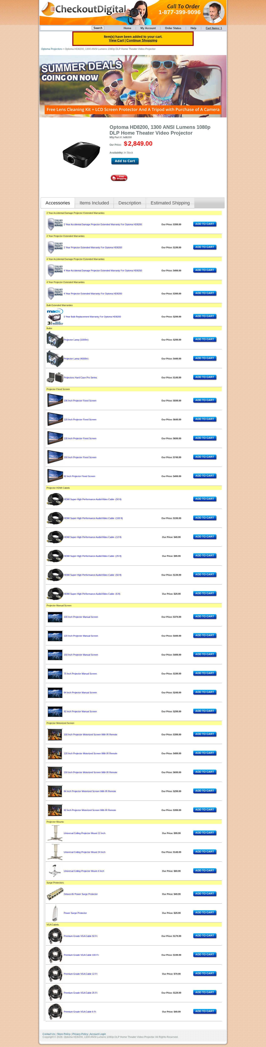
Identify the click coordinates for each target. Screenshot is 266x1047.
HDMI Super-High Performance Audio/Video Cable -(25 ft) (93, 556)
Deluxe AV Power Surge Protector (81, 894)
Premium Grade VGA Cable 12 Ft (80, 974)
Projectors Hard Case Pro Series (80, 377)
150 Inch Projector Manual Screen (81, 654)
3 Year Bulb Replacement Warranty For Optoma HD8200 (92, 316)
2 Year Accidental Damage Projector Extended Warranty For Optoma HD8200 (103, 224)
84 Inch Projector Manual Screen (80, 692)
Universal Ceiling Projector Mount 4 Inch (84, 871)
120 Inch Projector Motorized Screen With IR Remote (90, 753)
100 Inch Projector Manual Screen (81, 617)
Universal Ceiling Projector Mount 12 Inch (84, 833)
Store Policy (63, 1034)
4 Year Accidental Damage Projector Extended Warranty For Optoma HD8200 (103, 270)
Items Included (94, 202)
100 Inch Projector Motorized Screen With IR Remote (90, 734)
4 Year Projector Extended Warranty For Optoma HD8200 (93, 293)
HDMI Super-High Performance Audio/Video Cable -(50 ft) (93, 499)
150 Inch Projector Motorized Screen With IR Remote (90, 772)
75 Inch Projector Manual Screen (80, 673)
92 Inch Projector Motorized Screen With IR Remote (90, 810)
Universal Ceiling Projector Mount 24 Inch (84, 852)
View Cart (116, 40)
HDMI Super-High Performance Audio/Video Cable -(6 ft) (92, 594)
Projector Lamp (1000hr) (76, 339)
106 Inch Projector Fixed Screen (80, 400)
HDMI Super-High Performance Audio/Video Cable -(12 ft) (93, 537)
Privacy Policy (80, 1034)
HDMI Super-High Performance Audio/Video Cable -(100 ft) (93, 518)
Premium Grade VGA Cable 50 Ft (80, 936)
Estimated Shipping (170, 202)
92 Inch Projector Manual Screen (80, 711)
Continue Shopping (141, 40)
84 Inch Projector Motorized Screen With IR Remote (90, 791)
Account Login (98, 1034)
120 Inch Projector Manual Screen (81, 636)
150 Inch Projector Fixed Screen (80, 457)
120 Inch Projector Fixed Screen (80, 419)
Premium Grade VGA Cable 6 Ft (80, 1011)
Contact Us (49, 1034)
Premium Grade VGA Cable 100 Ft (81, 955)
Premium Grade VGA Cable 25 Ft (80, 993)
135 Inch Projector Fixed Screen (80, 438)
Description (129, 202)
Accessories (58, 202)
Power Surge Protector (75, 913)
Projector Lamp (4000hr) (76, 358)
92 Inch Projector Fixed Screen (79, 476)
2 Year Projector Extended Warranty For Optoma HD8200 (93, 247)
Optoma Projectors (51, 49)
